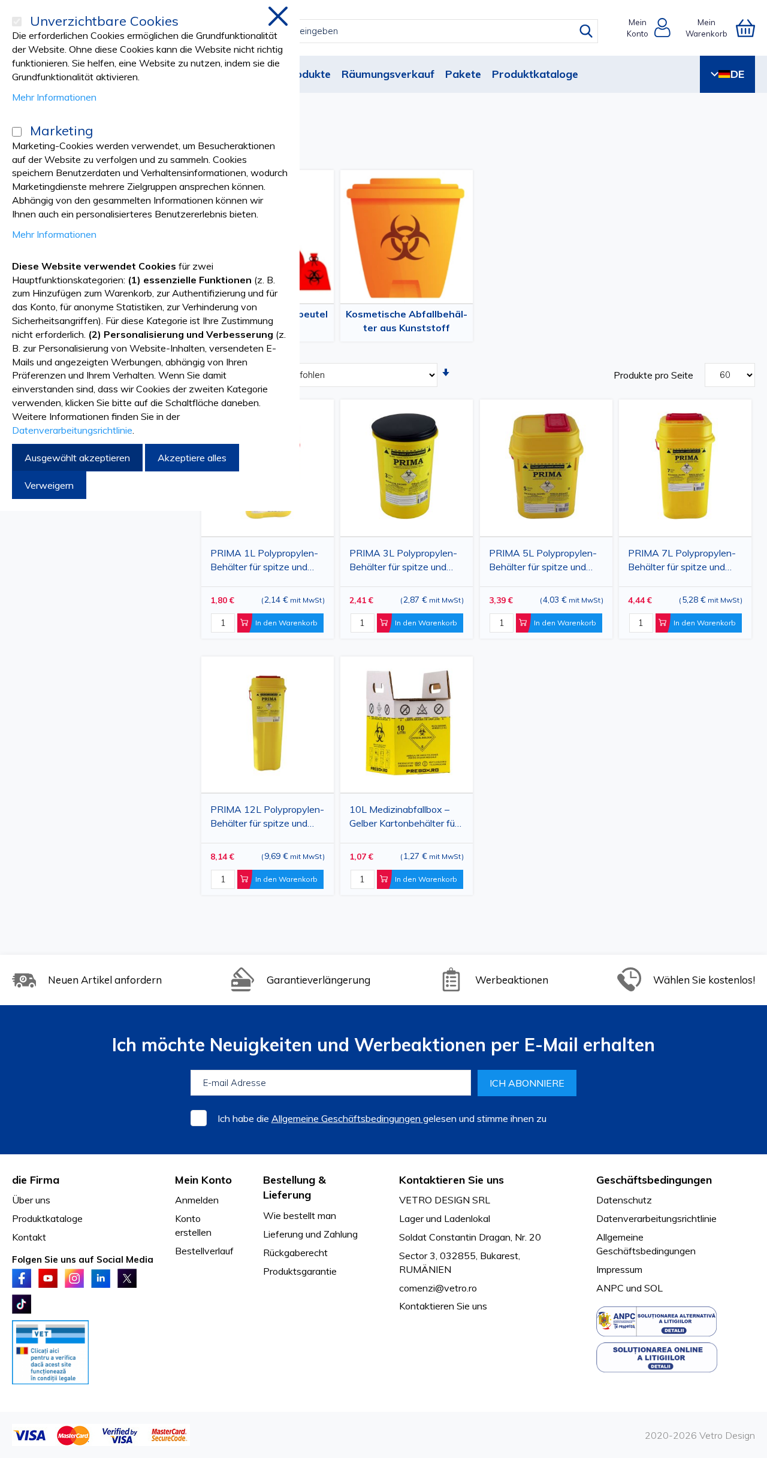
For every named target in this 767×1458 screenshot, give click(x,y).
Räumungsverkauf (388, 74)
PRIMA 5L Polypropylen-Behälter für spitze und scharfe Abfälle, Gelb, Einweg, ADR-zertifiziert (544, 562)
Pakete (463, 74)
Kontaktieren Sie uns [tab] (451, 1180)
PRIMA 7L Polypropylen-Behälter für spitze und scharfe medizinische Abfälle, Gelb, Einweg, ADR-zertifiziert (683, 562)
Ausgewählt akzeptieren (77, 458)
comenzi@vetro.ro (438, 1288)
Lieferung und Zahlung (310, 1234)
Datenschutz (624, 1200)
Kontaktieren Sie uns (443, 1306)
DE (737, 74)
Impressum (619, 1269)
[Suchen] (586, 31)
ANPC (610, 1288)
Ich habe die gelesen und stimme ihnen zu (382, 1118)
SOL (653, 1288)
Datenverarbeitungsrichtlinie (656, 1218)
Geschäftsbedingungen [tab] (654, 1180)
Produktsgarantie (300, 1271)
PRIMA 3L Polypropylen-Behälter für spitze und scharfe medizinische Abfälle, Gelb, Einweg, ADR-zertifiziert (404, 562)
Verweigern (49, 485)
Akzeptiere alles (192, 458)
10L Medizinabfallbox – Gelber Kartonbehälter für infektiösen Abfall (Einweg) (403, 818)
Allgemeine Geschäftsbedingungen (347, 1118)
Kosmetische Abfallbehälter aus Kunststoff (406, 321)
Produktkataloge (535, 74)
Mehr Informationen (54, 97)
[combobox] (386, 31)
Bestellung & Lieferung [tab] (294, 1187)
